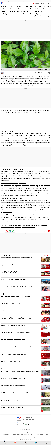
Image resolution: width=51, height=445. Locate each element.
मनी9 (32, 1)
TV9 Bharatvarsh (6, 434)
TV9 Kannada (20, 434)
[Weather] (41, 3)
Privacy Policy (41, 427)
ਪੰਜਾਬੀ (21, 1)
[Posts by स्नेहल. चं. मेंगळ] (2, 73)
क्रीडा (20, 6)
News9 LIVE (28, 437)
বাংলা (14, 1)
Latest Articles (6, 255)
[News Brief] (35, 3)
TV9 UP (22, 437)
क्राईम (45, 6)
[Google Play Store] (21, 424)
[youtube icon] (6, 231)
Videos (31, 6)
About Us (14, 427)
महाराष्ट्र (11, 6)
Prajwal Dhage (17, 73)
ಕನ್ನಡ (8, 1)
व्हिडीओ (3, 294)
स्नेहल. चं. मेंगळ (6, 73)
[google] (39, 73)
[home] (1, 6)
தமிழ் (24, 1)
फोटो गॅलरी (36, 6)
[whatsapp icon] (13, 231)
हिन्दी (1, 1)
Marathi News (4, 8)
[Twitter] (27, 419)
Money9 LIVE (35, 437)
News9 (5, 1)
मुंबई (15, 6)
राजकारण (41, 6)
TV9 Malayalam (16, 437)
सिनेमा (23, 6)
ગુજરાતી (17, 1)
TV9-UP (35, 1)
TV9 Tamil (45, 434)
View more (46, 255)
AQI (43, 3)
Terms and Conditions (25, 429)
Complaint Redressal (32, 427)
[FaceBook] (24, 419)
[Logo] (2, 3)
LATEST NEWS (6, 6)
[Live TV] (45, 3)
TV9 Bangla (26, 434)
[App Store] (29, 425)
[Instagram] (30, 419)
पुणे (17, 6)
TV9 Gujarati (33, 434)
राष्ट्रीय (48, 6)
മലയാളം (28, 1)
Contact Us (8, 427)
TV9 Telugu (13, 434)
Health (9, 8)
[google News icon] (10, 231)
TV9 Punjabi (40, 434)
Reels (27, 6)
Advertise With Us (21, 427)
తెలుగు (11, 1)
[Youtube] (33, 419)
